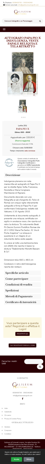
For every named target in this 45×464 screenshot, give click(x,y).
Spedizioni (12, 290)
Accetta (16, 459)
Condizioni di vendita (18, 284)
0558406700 (17, 3)
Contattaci (7, 434)
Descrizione (12, 175)
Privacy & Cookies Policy (12, 419)
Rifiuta (29, 459)
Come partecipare (16, 278)
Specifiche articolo (17, 273)
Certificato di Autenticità (20, 302)
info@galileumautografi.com (28, 5)
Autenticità (7, 412)
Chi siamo (7, 415)
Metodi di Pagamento (19, 296)
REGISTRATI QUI (22, 334)
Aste (6, 408)
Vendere (7, 427)
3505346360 (27, 3)
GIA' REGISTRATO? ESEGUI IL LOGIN (22, 345)
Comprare (7, 430)
